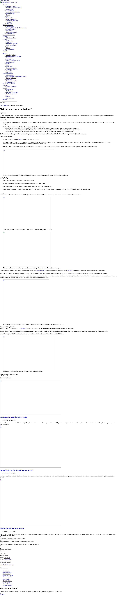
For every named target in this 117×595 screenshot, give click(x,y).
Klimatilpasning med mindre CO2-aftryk (13, 417)
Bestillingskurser (7, 572)
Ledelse (8, 15)
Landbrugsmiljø (10, 13)
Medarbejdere (9, 40)
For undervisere (10, 49)
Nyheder (5, 36)
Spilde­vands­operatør (11, 32)
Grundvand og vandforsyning (13, 7)
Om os (5, 39)
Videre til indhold (4, 0)
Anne (19, 139)
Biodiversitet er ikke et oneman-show (12, 528)
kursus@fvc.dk (8, 559)
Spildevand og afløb (11, 19)
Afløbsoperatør (10, 26)
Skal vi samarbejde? (11, 45)
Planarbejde (9, 17)
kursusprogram (40, 270)
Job (7, 46)
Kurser (5, 5)
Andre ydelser (6, 574)
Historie (8, 48)
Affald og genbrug (11, 6)
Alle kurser (9, 23)
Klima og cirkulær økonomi (13, 12)
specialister (69, 270)
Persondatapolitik (7, 576)
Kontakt (5, 50)
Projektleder (9, 30)
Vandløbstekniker (10, 33)
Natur (7, 16)
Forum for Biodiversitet (9, 35)
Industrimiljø (9, 9)
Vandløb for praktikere (12, 20)
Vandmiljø (9, 22)
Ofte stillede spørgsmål (12, 43)
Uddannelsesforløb (8, 25)
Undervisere (9, 42)
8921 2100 (7, 558)
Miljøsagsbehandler (11, 29)
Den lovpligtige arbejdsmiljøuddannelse (16, 27)
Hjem (1, 105)
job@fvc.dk (24, 328)
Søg (1, 102)
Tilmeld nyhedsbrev (11, 38)
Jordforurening (10, 10)
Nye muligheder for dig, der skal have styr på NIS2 (16, 470)
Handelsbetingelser (8, 575)
